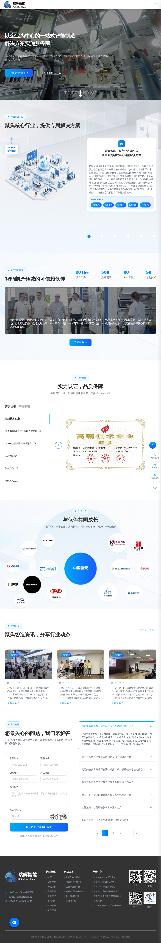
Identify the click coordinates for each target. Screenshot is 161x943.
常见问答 (52, 901)
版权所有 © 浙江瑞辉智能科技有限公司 (48, 937)
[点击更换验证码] (58, 816)
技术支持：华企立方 (100, 937)
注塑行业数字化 (73, 887)
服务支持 (52, 896)
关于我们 (52, 910)
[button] (89, 236)
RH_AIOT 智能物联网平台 (105, 891)
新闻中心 (52, 905)
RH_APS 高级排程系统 (104, 882)
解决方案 (52, 882)
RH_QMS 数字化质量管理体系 (107, 896)
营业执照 (115, 937)
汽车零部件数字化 (74, 882)
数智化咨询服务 (73, 877)
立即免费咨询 (17, 72)
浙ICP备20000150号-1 (78, 937)
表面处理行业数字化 (75, 891)
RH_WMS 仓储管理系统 (105, 877)
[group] (28, 678)
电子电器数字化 (73, 896)
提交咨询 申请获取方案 (39, 827)
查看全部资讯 (147, 630)
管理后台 (126, 937)
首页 (50, 877)
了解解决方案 (53, 72)
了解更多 (79, 342)
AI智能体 (98, 901)
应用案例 (52, 891)
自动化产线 (71, 901)
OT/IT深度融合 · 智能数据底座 (107, 905)
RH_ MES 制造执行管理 (104, 887)
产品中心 (52, 887)
